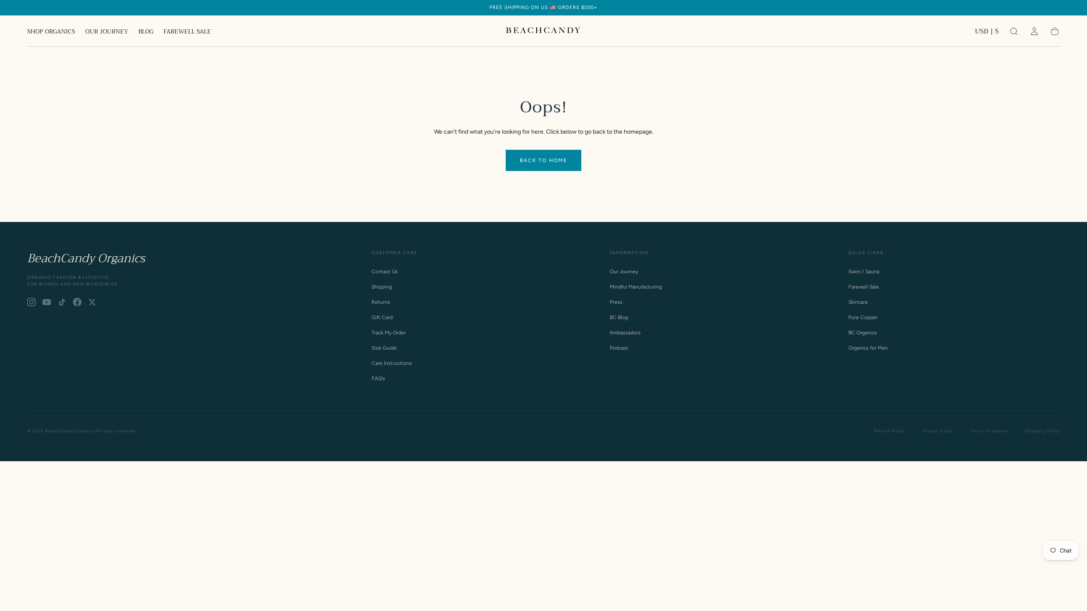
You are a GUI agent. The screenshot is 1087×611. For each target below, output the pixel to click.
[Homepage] (543, 31)
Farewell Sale (863, 287)
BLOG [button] (145, 32)
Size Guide (384, 348)
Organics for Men (868, 348)
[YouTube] (46, 302)
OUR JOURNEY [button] (106, 32)
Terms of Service (989, 431)
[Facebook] (77, 302)
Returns (381, 302)
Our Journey (624, 272)
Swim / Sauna (863, 272)
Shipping (382, 287)
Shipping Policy (1042, 431)
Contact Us (385, 272)
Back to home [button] (543, 160)
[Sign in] (1034, 31)
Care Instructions (392, 363)
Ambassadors (625, 333)
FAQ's (378, 378)
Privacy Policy (937, 431)
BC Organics (862, 333)
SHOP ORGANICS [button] (51, 32)
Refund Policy (889, 431)
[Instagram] (31, 302)
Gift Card (382, 317)
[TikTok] (62, 302)
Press (616, 302)
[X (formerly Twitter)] (92, 302)
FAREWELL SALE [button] (187, 32)
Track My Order (389, 333)
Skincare (858, 302)
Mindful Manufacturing (636, 287)
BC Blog (619, 317)
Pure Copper (863, 317)
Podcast (619, 348)
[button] (987, 33)
